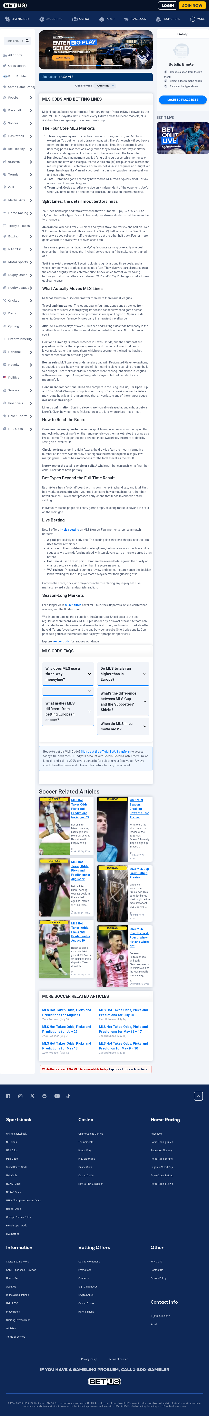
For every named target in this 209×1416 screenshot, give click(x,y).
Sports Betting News (17, 1261)
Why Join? (156, 1261)
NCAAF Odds (13, 1183)
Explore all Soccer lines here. (128, 1069)
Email (154, 1324)
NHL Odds (11, 1175)
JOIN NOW (192, 5)
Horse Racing (165, 1120)
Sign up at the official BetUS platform (106, 751)
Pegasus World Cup (162, 1167)
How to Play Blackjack (90, 1183)
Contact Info (164, 1302)
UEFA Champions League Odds (23, 1200)
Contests (83, 1278)
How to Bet (12, 1278)
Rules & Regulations (17, 1295)
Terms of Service (15, 1336)
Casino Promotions (89, 1261)
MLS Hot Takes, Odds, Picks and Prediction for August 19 (80, 932)
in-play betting (69, 529)
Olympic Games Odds (18, 1217)
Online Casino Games (90, 1133)
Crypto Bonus (85, 1295)
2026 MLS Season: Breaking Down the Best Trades (139, 809)
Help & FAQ (12, 1303)
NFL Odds (11, 1142)
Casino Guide (85, 1175)
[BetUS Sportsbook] (15, 5)
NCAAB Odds (13, 1192)
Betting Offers (94, 1247)
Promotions (171, 19)
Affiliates (11, 1328)
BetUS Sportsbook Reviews (21, 1270)
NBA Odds (12, 1150)
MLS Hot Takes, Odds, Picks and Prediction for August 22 (80, 870)
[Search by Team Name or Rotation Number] (27, 40)
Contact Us (157, 1270)
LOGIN (168, 5)
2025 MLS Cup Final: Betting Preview (139, 873)
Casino (84, 19)
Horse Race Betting (162, 1158)
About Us (11, 1286)
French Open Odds (16, 1225)
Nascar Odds (13, 1208)
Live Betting (54, 19)
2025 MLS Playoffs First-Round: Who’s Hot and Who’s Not (139, 937)
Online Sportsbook (16, 1133)
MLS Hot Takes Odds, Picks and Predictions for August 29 (80, 809)
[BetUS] (104, 1381)
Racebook (138, 19)
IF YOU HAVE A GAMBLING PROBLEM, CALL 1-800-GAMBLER (104, 1369)
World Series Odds (16, 1167)
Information (19, 1247)
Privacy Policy (158, 1278)
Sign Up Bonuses (88, 1286)
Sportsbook (20, 19)
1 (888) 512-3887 (160, 1316)
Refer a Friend (86, 1311)
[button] (49, 51)
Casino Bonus (86, 1303)
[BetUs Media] (9, 1096)
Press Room (13, 1311)
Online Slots (85, 1167)
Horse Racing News (162, 1183)
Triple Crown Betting (162, 1175)
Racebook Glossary (161, 1150)
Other (157, 1247)
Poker (110, 19)
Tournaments (85, 1142)
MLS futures (73, 605)
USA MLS (67, 76)
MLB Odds (12, 1158)
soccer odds (61, 641)
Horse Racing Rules (162, 1142)
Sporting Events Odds (18, 1320)
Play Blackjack (86, 1158)
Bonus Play (84, 1150)
